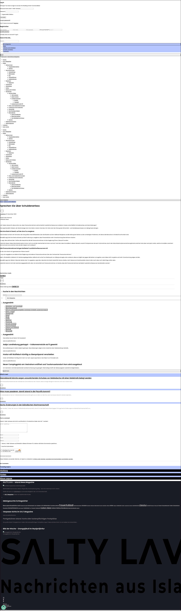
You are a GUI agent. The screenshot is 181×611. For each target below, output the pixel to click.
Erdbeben (39, 505)
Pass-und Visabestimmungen (17, 105)
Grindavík (88, 505)
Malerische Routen (11, 121)
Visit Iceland (14, 95)
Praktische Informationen (16, 107)
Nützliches (8, 91)
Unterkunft (9, 84)
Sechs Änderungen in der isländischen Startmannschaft (24, 405)
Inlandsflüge (12, 72)
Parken (3, 474)
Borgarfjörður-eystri (15, 505)
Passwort (2, 11)
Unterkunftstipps (10, 325)
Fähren (11, 68)
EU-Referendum (46, 505)
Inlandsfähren (12, 77)
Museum (152, 505)
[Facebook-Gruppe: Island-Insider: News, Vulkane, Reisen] (3, 601)
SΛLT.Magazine (7, 61)
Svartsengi (26, 508)
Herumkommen (10, 70)
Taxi (30, 508)
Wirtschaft (9, 331)
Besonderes (12, 113)
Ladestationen (13, 79)
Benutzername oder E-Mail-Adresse (10, 8)
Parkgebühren (176, 505)
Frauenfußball (66, 505)
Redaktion (3, 214)
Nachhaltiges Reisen (14, 111)
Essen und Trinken (11, 90)
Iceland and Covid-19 (17, 104)
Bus (10, 75)
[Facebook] (3, 600)
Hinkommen (9, 65)
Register (16, 23)
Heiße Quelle (96, 505)
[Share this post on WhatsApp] (17, 287)
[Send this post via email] (5, 276)
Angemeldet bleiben (7, 14)
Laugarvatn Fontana (128, 505)
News (4, 46)
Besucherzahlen (15, 116)
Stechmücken (20, 508)
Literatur (143, 505)
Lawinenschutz (136, 505)
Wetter (11, 120)
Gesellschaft (9, 313)
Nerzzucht (156, 505)
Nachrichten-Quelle (5, 273)
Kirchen (123, 505)
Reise (4, 63)
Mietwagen (12, 74)
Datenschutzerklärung (7, 606)
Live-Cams (6, 127)
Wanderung (64, 508)
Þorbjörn (77, 508)
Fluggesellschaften (14, 67)
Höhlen (111, 505)
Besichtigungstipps (11, 308)
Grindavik (84, 505)
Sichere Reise (12, 93)
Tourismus (6, 51)
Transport (33, 508)
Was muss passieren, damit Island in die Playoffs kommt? (25, 391)
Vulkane (5, 125)
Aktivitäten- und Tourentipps (14, 306)
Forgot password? (5, 20)
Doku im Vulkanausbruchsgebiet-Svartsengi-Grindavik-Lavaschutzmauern (26, 310)
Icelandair (119, 505)
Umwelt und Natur (8, 49)
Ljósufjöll (149, 505)
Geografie (11, 109)
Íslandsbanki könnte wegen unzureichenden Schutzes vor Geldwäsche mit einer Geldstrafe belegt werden (45, 378)
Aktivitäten (9, 86)
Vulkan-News (46, 508)
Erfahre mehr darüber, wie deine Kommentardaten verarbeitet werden (53, 459)
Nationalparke (10, 123)
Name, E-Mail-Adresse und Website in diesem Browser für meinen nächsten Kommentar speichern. (29, 443)
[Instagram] (3, 598)
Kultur (7, 88)
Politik (7, 318)
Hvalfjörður (104, 505)
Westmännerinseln (72, 508)
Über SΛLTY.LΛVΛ (6, 605)
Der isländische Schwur (17, 118)
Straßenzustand (15, 98)
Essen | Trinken (10, 311)
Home (4, 59)
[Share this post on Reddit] (3, 276)
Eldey (35, 505)
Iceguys (115, 505)
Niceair (160, 505)
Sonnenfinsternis (13, 508)
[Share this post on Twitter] (2, 276)
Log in (1, 200)
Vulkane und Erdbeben (9, 48)
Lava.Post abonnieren (8, 446)
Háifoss (108, 505)
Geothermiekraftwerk (78, 505)
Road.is (16, 100)
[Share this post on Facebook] (0, 276)
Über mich (5, 603)
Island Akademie (16, 114)
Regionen (8, 81)
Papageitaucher (165, 505)
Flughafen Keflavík (54, 505)
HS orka (100, 505)
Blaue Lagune (6, 478)
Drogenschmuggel (24, 505)
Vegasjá (16, 102)
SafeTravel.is (14, 97)
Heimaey (92, 505)
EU (41, 505)
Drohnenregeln (31, 505)
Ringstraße (5, 508)
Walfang (8, 329)
